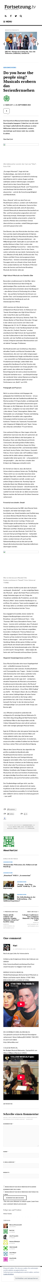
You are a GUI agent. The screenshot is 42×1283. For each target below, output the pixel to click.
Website (6, 1172)
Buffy (15, 826)
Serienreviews (9, 67)
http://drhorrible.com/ (10, 1042)
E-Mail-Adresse (9, 1162)
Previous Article (11, 911)
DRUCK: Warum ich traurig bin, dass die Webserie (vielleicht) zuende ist (20, 52)
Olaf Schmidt (13, 1247)
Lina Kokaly (12, 1258)
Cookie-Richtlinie (8, 1274)
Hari (15, 945)
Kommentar (8, 1123)
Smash (15, 828)
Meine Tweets (7, 1213)
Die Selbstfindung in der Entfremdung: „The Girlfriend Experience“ (19, 899)
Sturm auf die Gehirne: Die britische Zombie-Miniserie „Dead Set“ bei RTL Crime (11, 918)
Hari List (9, 105)
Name (5, 1151)
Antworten (7, 1103)
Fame (18, 826)
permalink (31, 828)
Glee (22, 826)
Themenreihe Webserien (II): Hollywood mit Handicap (20, 866)
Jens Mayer (12, 1252)
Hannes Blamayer (14, 1241)
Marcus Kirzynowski (15, 1225)
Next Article (32, 911)
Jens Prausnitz (13, 1236)
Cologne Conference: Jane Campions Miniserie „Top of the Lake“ (30, 917)
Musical (10, 828)
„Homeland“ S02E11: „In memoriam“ (17, 875)
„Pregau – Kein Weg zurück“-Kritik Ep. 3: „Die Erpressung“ (19, 886)
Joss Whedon (29, 826)
